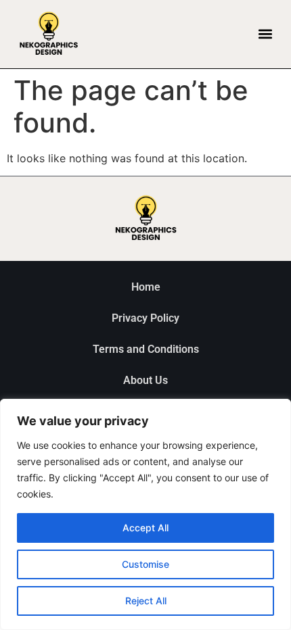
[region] (145, 514)
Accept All (145, 527)
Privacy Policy (145, 318)
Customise (145, 564)
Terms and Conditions (146, 349)
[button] (265, 34)
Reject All (145, 600)
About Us (145, 380)
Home (145, 287)
